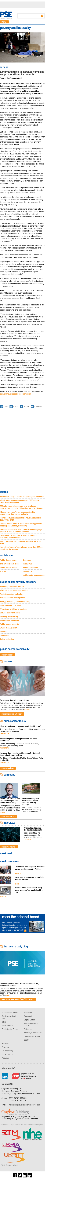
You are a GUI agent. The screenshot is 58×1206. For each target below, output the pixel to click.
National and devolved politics (12, 598)
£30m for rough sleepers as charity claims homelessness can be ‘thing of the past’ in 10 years (21, 507)
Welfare (3, 632)
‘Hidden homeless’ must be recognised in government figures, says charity (17, 513)
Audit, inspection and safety (11, 594)
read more (4, 733)
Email (15, 407)
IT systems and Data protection (13, 609)
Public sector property (9, 624)
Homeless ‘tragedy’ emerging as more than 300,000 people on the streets (22, 548)
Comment (38, 407)
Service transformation (10, 613)
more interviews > (9, 847)
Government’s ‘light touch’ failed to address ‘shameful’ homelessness (18, 536)
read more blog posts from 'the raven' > (18, 999)
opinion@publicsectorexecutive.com (15, 394)
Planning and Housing (9, 617)
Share (26, 407)
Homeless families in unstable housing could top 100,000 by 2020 (20, 519)
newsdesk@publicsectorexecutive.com (24, 1105)
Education (4, 635)
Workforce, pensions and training (14, 590)
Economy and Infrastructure (12, 586)
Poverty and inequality (9, 620)
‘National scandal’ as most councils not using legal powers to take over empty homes (21, 531)
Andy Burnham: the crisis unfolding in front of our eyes (21, 542)
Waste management (8, 628)
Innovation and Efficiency (10, 605)
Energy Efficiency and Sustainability (15, 602)
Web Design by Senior (10, 1165)
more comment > (8, 816)
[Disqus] (22, 450)
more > (27, 710)
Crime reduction (7, 639)
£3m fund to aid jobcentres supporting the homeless (22, 497)
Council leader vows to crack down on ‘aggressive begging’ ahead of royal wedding (21, 525)
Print (6, 407)
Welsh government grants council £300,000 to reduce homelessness (19, 501)
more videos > (7, 655)
